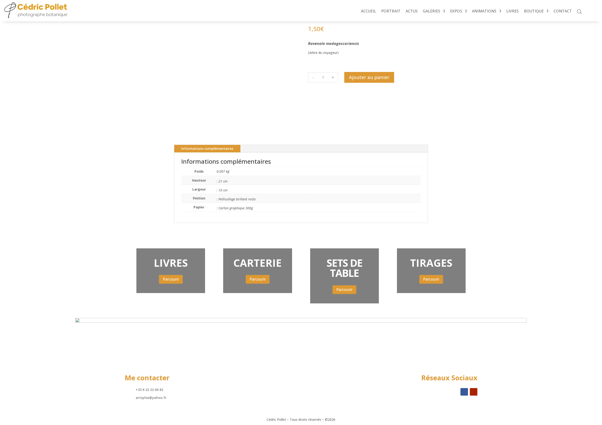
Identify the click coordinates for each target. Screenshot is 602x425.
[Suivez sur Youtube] (473, 392)
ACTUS (412, 11)
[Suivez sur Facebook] (464, 392)
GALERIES (431, 11)
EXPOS (456, 11)
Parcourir (171, 279)
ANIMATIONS (484, 11)
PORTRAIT (390, 11)
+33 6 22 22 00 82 (149, 389)
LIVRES (512, 11)
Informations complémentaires (207, 148)
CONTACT (563, 11)
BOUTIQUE (534, 11)
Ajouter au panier (369, 77)
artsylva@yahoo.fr (151, 397)
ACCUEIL (368, 11)
